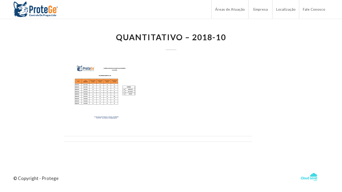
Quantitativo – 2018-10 (171, 37)
